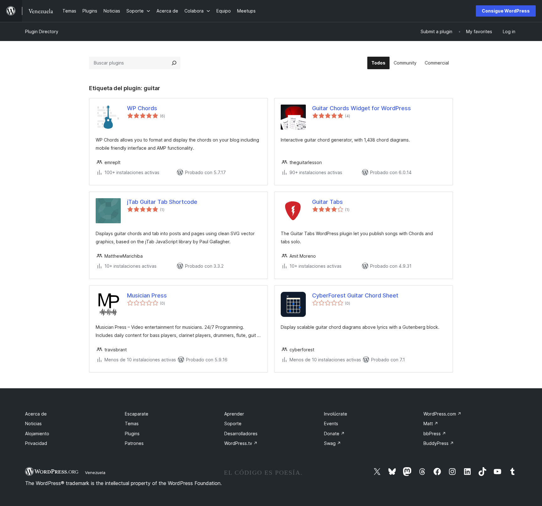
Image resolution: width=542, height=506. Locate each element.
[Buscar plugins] (174, 63)
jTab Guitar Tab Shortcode (162, 202)
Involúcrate (335, 413)
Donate (334, 433)
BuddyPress (438, 443)
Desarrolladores (241, 433)
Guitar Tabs (327, 202)
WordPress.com (442, 413)
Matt (430, 423)
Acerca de (36, 413)
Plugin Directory (41, 31)
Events (331, 423)
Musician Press (147, 295)
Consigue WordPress (506, 10)
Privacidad (36, 443)
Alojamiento (37, 433)
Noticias (33, 423)
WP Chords (142, 108)
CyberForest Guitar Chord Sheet (355, 295)
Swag (332, 443)
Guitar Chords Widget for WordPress (361, 108)
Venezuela (95, 472)
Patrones (134, 443)
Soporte (233, 423)
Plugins (132, 433)
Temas (132, 423)
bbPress (434, 433)
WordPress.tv (241, 443)
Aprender (234, 413)
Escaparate (136, 413)
